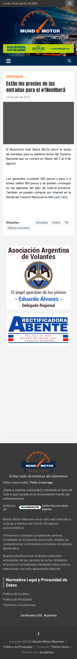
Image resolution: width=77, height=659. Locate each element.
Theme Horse (60, 647)
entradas (42, 222)
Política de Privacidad (17, 599)
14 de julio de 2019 (18, 97)
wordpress (46, 652)
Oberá (56, 222)
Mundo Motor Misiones (48, 641)
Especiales (14, 76)
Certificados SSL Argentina (38, 615)
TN (66, 222)
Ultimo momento (19, 228)
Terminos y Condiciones (19, 605)
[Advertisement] (38, 389)
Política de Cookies (16, 594)
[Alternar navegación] (8, 61)
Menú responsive (69, 3)
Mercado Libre (58, 197)
